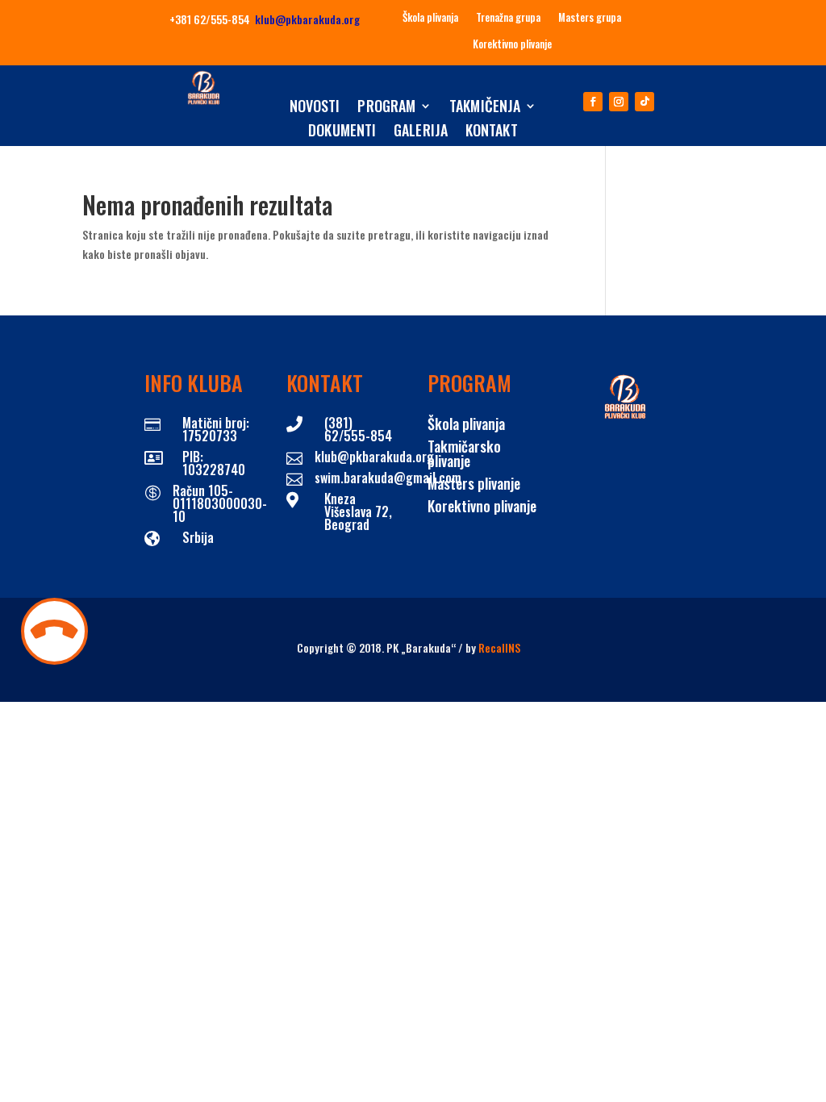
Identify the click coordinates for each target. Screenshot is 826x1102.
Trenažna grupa (508, 17)
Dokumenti (342, 132)
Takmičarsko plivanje (464, 453)
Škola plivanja (430, 17)
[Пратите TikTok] (644, 101)
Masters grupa (589, 17)
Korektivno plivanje (512, 44)
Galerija (421, 132)
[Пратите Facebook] (593, 101)
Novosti (315, 108)
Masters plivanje (474, 483)
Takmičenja (484, 108)
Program (386, 108)
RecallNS (499, 647)
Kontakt (491, 132)
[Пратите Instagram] (618, 101)
